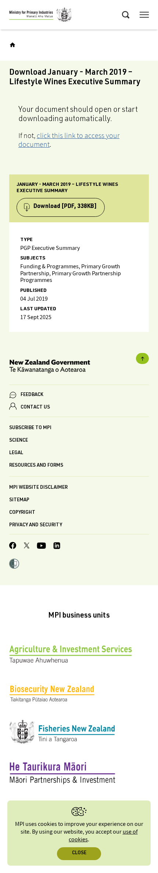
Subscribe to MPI (30, 428)
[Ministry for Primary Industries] (40, 15)
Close (79, 853)
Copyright (22, 512)
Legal (16, 453)
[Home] (12, 45)
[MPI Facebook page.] (13, 546)
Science (18, 440)
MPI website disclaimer (38, 487)
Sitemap (19, 500)
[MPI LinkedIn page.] (56, 546)
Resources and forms (36, 465)
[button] (14, 564)
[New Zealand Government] (79, 367)
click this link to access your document (68, 140)
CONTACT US (35, 407)
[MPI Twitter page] (26, 546)
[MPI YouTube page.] (41, 546)
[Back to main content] (142, 358)
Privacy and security (35, 525)
